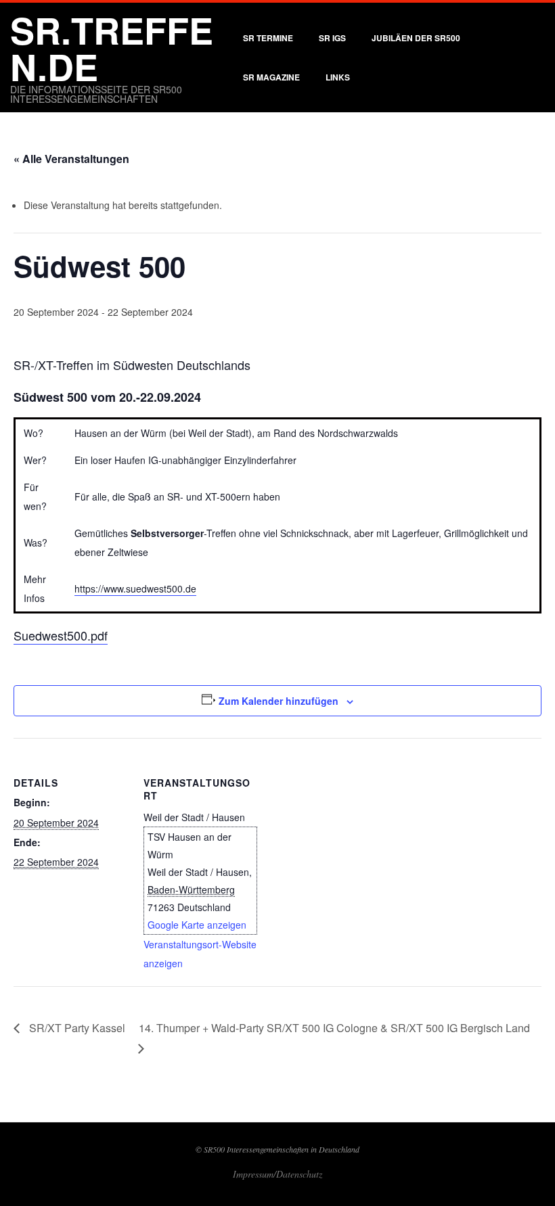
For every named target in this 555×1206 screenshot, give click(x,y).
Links (338, 77)
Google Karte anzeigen (197, 924)
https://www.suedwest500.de (135, 588)
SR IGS (332, 38)
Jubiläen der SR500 (416, 38)
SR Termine (268, 38)
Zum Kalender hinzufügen (278, 701)
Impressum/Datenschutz (277, 1173)
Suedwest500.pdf (61, 635)
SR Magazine (271, 77)
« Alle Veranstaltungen (71, 158)
